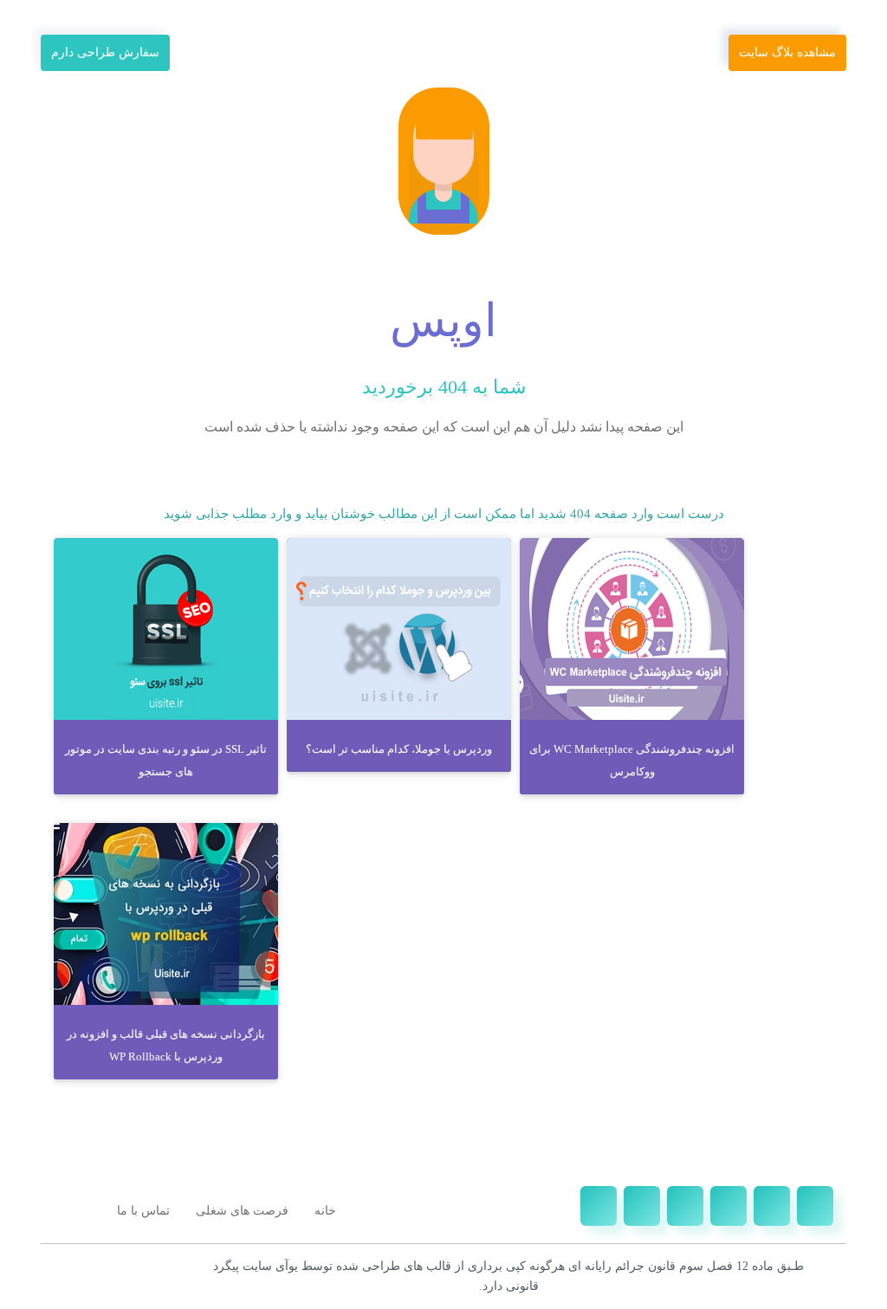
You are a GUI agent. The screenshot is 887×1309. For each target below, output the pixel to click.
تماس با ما (143, 1210)
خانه (325, 1210)
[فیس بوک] (815, 1206)
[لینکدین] (685, 1206)
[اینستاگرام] (642, 1206)
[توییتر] (772, 1206)
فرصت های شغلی (242, 1210)
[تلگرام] (728, 1206)
